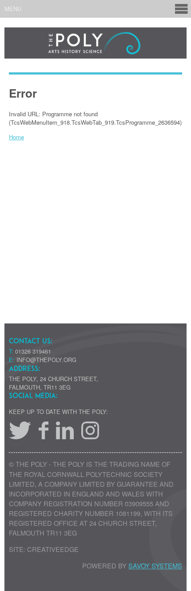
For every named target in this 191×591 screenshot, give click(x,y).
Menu (12, 8)
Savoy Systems (155, 565)
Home (16, 137)
